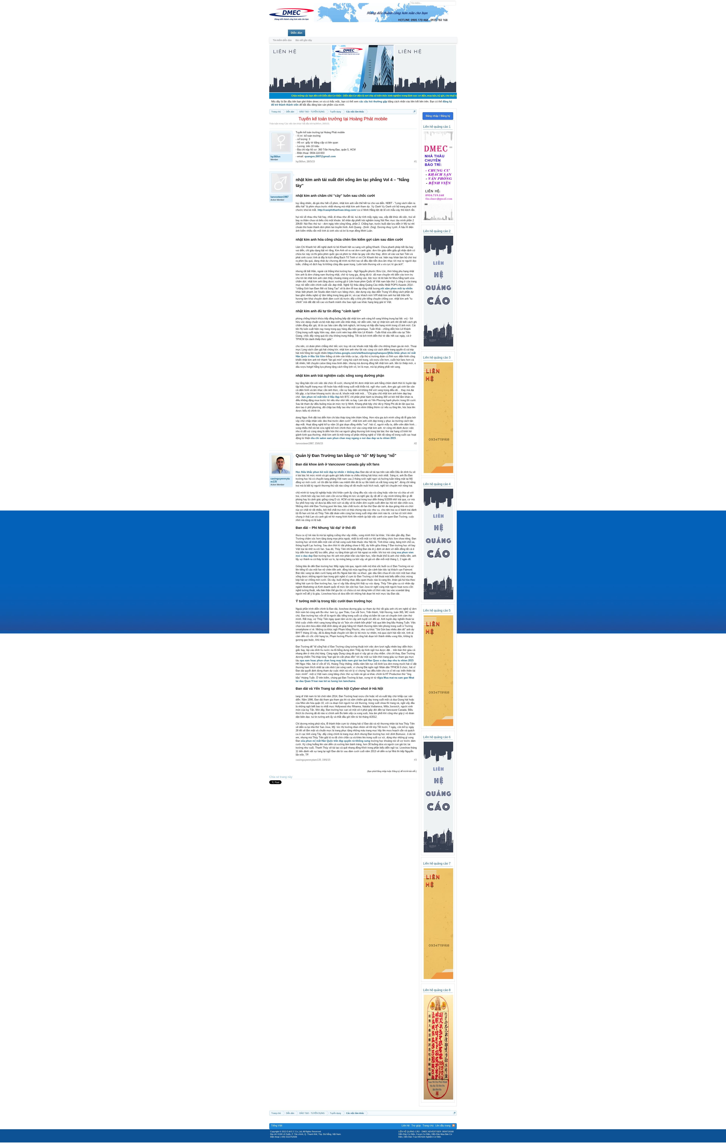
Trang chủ (278, 32)
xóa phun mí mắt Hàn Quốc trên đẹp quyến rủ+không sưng (335, 740)
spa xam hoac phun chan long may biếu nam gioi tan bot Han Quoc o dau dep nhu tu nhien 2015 (356, 660)
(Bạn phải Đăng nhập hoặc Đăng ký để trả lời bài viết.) (392, 771)
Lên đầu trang (442, 1125)
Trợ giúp (416, 1125)
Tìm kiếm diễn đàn (282, 40)
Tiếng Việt (276, 1125)
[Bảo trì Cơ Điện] (373, 1141)
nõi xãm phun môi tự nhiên (396, 288)
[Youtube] (379, 1141)
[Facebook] (355, 1141)
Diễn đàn (296, 32)
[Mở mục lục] (414, 111)
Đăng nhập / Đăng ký (438, 115)
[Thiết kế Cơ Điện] (367, 1141)
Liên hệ (406, 1125)
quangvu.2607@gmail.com (320, 156)
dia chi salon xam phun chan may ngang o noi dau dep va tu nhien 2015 (353, 438)
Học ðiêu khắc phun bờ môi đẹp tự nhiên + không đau (328, 472)
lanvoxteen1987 (280, 196)
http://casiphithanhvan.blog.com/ (337, 210)
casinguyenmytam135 (280, 480)
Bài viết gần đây (304, 40)
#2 (415, 443)
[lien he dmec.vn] (300, 91)
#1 (415, 161)
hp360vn (317, 123)
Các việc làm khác (293, 123)
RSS (453, 1125)
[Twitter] (361, 1141)
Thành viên (315, 32)
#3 (415, 759)
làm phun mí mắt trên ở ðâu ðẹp (321, 396)
